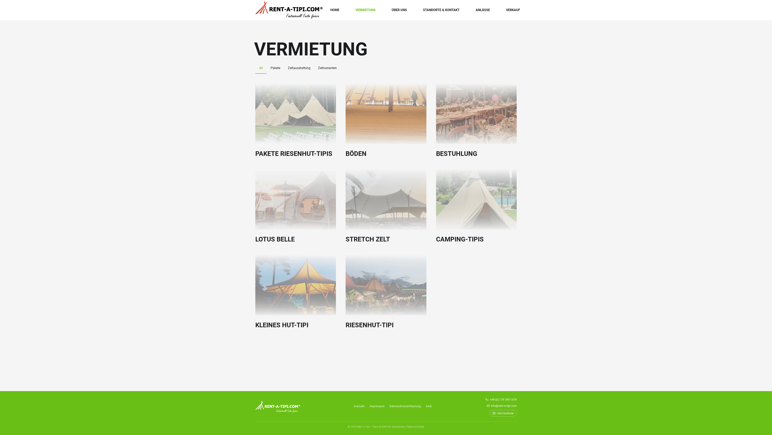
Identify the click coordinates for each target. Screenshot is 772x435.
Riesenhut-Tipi (370, 325)
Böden (356, 153)
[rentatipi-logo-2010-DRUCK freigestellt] (289, 10)
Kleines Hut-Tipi (281, 325)
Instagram (505, 413)
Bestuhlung (456, 153)
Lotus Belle (275, 239)
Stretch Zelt (368, 239)
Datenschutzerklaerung (405, 406)
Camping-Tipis (460, 239)
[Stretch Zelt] (386, 199)
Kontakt (359, 406)
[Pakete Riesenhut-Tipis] (295, 113)
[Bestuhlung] (476, 113)
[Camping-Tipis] (476, 199)
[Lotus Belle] (295, 199)
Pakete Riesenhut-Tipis (293, 153)
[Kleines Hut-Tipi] (295, 285)
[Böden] (386, 113)
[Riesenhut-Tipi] (386, 285)
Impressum (377, 406)
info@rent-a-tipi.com (504, 405)
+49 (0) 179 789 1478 (503, 399)
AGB (429, 406)
